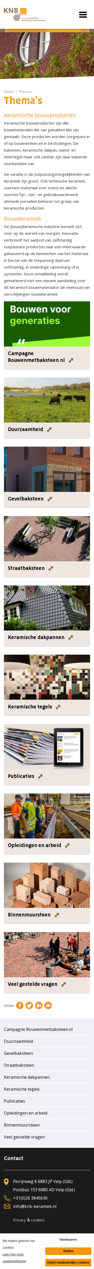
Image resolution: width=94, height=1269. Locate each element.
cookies (38, 1219)
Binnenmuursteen (22, 1125)
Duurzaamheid (18, 1041)
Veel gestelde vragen (24, 1137)
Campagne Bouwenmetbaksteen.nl (38, 1029)
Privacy (19, 1219)
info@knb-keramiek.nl (34, 1206)
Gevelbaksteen (18, 1053)
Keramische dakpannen (27, 1077)
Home (8, 91)
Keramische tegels (22, 1089)
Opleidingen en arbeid (25, 1113)
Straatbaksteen (19, 1065)
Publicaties (14, 1101)
